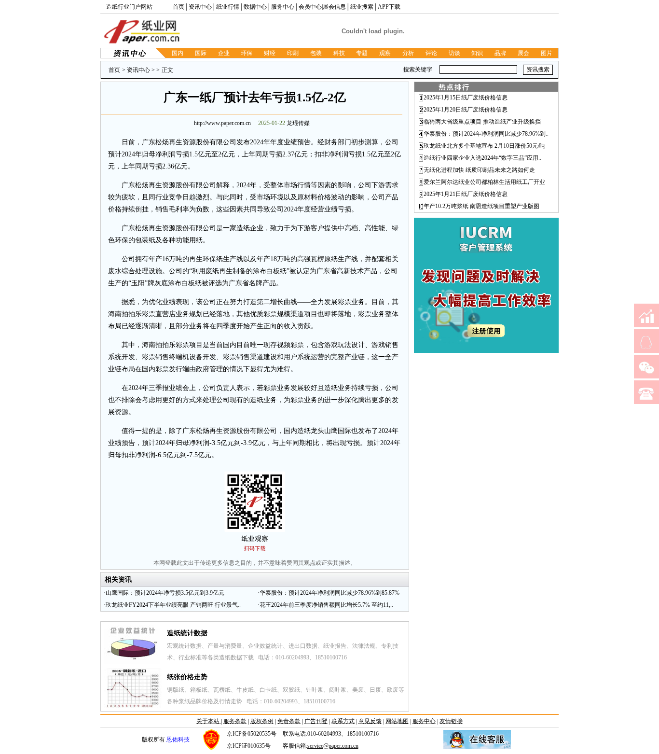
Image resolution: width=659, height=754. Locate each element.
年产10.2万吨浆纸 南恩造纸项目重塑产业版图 (481, 206)
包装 (316, 53)
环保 (246, 53)
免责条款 (289, 721)
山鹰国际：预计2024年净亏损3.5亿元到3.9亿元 (165, 592)
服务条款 (235, 721)
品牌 (500, 53)
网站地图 (397, 721)
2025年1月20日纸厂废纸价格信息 (466, 109)
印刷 (293, 53)
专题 (362, 53)
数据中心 (255, 6)
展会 (523, 53)
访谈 (454, 53)
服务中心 (282, 6)
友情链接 (451, 721)
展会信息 (334, 6)
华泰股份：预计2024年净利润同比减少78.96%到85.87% (329, 592)
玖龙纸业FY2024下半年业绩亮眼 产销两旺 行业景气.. (173, 604)
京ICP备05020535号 (251, 733)
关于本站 (208, 721)
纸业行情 (227, 6)
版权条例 (262, 721)
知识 (477, 53)
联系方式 (343, 721)
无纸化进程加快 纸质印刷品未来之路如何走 (479, 170)
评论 (431, 53)
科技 (339, 53)
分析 (408, 53)
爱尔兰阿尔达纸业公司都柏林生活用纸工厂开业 (484, 182)
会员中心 (310, 6)
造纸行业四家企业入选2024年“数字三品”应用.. (482, 157)
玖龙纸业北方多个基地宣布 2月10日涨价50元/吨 (484, 145)
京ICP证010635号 (249, 745)
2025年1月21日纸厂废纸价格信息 (466, 194)
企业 (224, 53)
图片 (546, 53)
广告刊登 (316, 721)
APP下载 (389, 6)
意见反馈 (370, 721)
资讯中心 (200, 6)
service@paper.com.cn (332, 745)
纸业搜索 (361, 6)
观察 (385, 53)
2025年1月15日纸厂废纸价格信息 (466, 97)
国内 (177, 53)
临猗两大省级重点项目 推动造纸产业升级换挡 (482, 121)
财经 (269, 53)
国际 (200, 53)
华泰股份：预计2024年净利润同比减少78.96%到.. (486, 133)
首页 (178, 6)
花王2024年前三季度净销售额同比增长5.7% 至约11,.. (326, 604)
